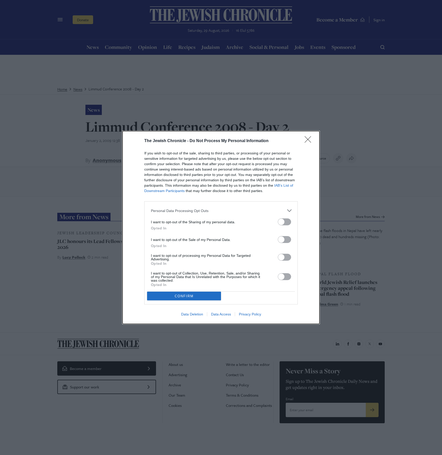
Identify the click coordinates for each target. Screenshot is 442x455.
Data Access (221, 314)
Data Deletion (192, 314)
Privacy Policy (250, 314)
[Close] (309, 141)
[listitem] (221, 210)
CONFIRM (184, 296)
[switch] (284, 221)
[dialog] (221, 227)
